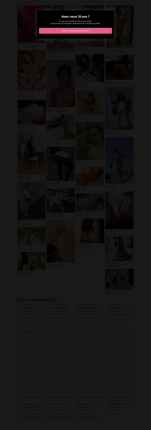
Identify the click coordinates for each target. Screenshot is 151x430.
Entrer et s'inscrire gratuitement (75, 31)
